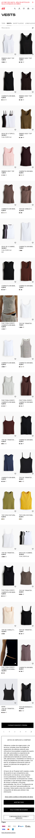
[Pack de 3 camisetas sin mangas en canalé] (9, 231)
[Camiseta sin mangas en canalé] (9, 271)
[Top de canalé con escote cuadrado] (9, 615)
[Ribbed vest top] (9, 43)
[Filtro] (32, 28)
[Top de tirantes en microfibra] (9, 425)
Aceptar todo (19, 802)
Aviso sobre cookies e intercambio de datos (19, 797)
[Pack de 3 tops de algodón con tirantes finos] (9, 119)
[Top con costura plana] (9, 500)
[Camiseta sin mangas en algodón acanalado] (9, 81)
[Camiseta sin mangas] (9, 348)
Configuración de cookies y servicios (19, 817)
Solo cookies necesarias (19, 810)
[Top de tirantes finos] (9, 692)
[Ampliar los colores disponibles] (20, 213)
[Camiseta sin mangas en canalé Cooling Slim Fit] (9, 385)
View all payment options (8, 832)
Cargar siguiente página (17, 725)
